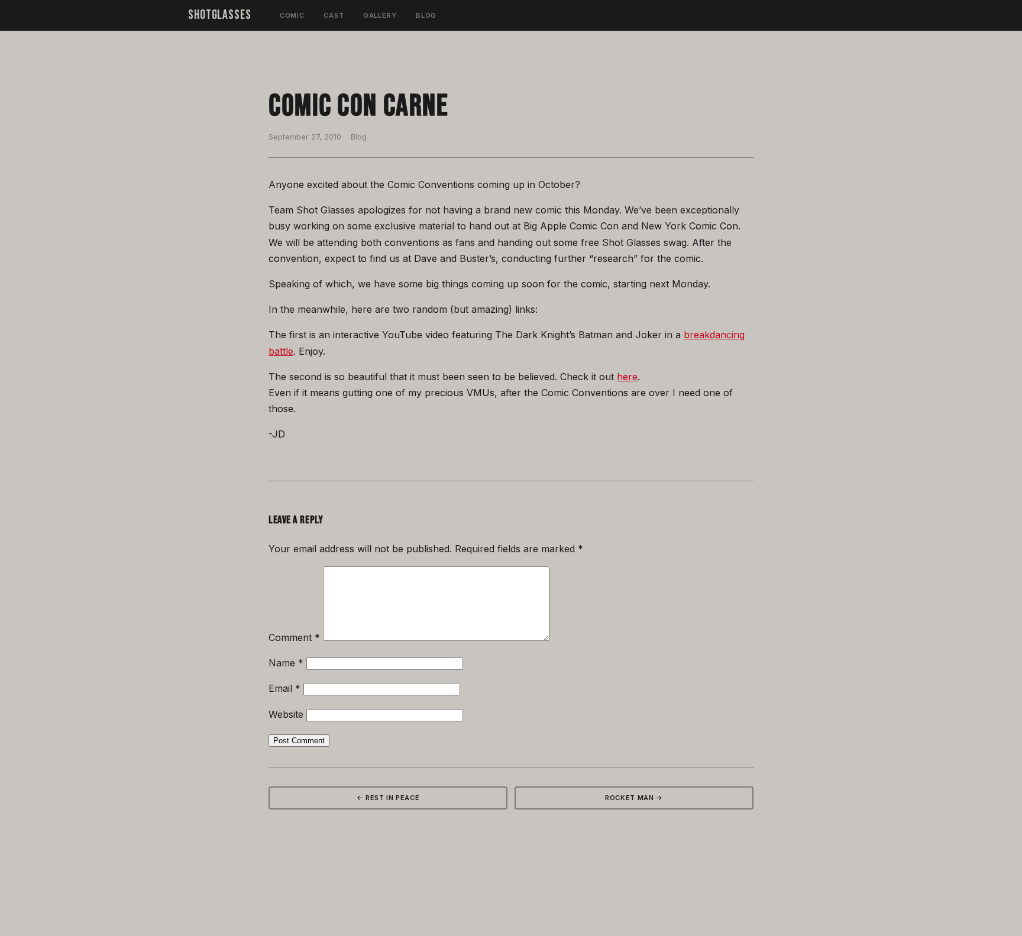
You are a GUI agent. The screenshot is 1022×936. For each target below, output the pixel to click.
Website (286, 714)
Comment (294, 637)
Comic (292, 15)
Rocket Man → (634, 798)
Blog (426, 15)
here (627, 377)
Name (286, 663)
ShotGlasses (219, 15)
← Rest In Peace (388, 798)
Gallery (380, 15)
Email (284, 688)
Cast (334, 15)
